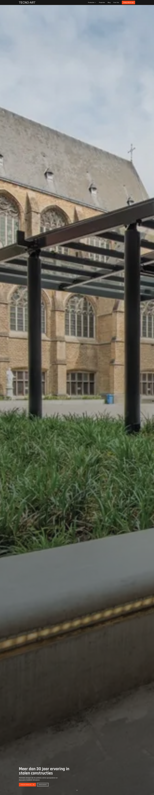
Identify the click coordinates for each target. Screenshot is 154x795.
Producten (91, 2)
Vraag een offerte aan (26, 784)
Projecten (102, 2)
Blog (109, 2)
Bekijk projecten (43, 784)
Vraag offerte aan (128, 2)
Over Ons (116, 2)
